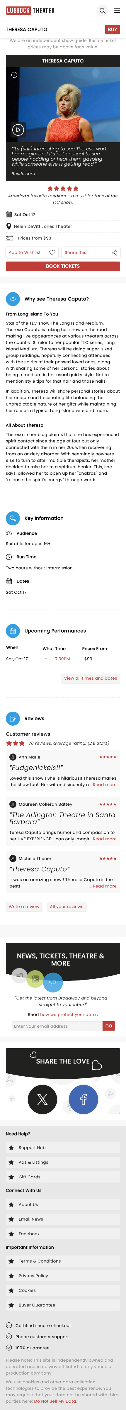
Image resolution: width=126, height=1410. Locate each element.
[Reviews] (63, 188)
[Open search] (102, 10)
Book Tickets (63, 266)
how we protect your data (68, 1014)
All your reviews (66, 907)
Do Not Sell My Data (55, 1401)
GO (108, 1026)
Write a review (24, 907)
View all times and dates (90, 678)
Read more (105, 785)
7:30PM (62, 659)
